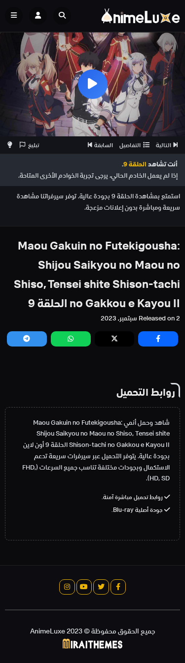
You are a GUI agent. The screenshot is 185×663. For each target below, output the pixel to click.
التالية (163, 145)
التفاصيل (130, 145)
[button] (64, 16)
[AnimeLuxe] (140, 15)
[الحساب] (38, 16)
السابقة (103, 145)
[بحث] (62, 16)
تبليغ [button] (33, 145)
